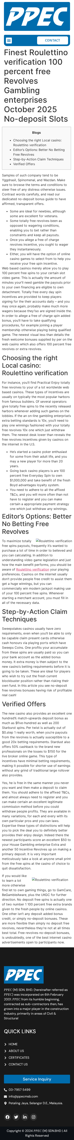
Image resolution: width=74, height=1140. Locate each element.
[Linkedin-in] (24, 1117)
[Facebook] (7, 1117)
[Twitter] (16, 1117)
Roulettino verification (32, 569)
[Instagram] (33, 1117)
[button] (9, 41)
